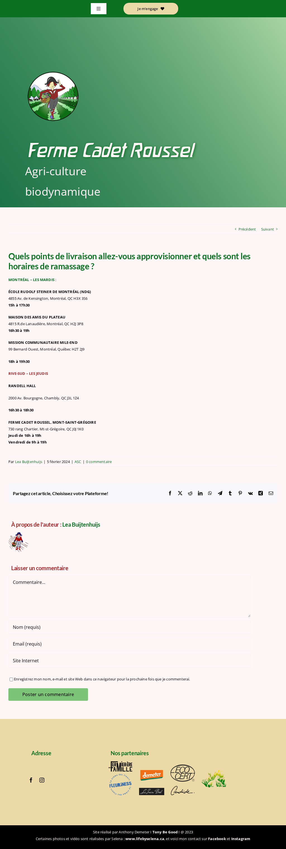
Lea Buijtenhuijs (28, 461)
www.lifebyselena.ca (144, 838)
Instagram (241, 838)
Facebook (217, 838)
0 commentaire (99, 461)
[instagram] (41, 780)
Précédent (247, 229)
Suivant (267, 229)
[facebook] (31, 780)
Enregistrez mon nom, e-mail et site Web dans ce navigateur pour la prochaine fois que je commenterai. (102, 679)
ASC (78, 461)
